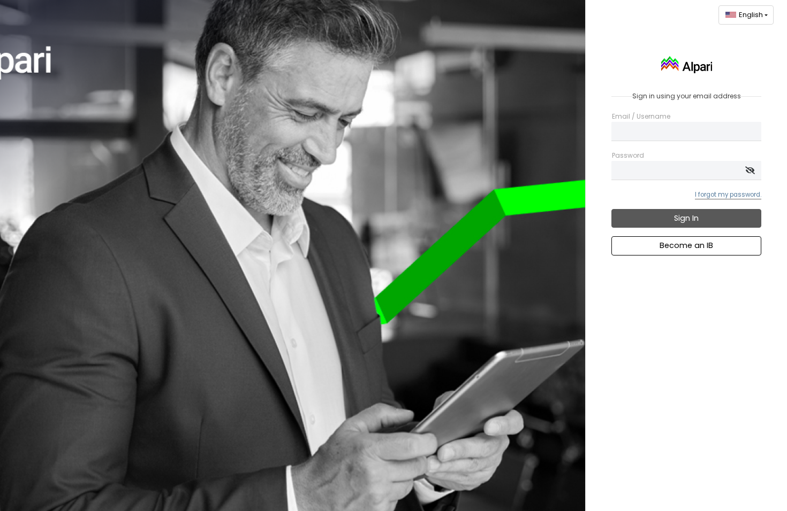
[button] (746, 15)
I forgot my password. (728, 194)
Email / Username (641, 116)
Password (628, 155)
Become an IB (686, 245)
